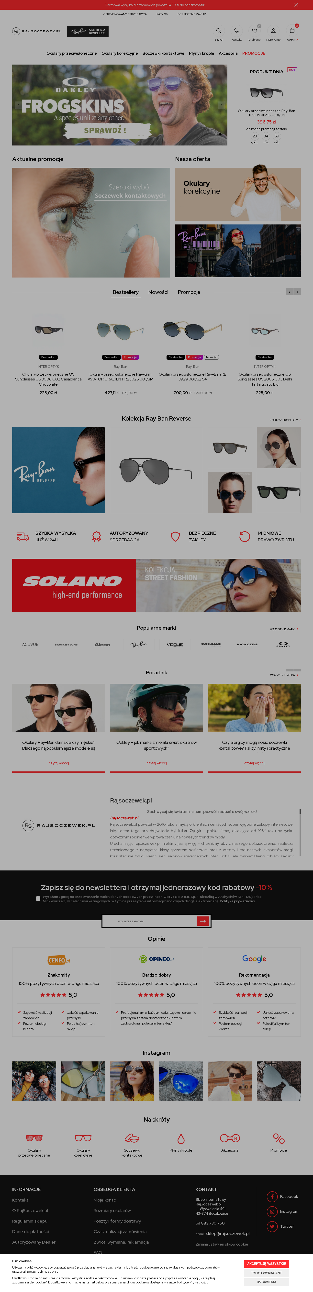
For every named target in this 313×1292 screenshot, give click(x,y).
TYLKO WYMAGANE (266, 1273)
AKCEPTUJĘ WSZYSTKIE (266, 1264)
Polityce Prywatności (192, 1282)
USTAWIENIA (266, 1282)
